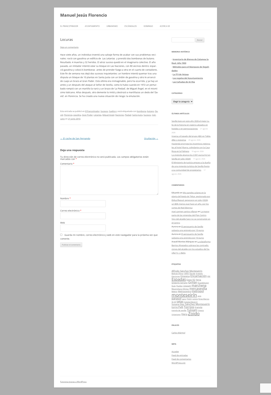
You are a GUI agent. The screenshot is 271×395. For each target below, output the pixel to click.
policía (195, 299)
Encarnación (198, 276)
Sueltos (112, 111)
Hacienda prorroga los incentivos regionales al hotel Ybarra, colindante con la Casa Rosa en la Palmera (191, 147)
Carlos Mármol (178, 332)
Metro (174, 291)
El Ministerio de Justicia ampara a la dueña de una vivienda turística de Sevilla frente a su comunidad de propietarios (191, 166)
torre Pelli (177, 307)
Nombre (65, 198)
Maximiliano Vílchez (180, 289)
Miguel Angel (108, 115)
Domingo (148, 26)
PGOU (189, 299)
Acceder (175, 351)
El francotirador (69, 26)
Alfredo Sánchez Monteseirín (187, 270)
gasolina (77, 115)
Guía (174, 286)
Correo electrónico (70, 210)
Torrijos (189, 307)
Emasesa (185, 276)
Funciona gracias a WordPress (73, 381)
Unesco (201, 310)
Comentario (67, 163)
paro (184, 299)
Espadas (179, 279)
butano (150, 111)
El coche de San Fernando (75, 138)
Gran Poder (87, 115)
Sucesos (104, 111)
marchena (199, 285)
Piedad (128, 115)
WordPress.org (178, 362)
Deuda (192, 273)
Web (62, 222)
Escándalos (131, 26)
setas (180, 301)
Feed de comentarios (181, 359)
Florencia (68, 115)
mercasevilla (198, 288)
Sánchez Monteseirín (197, 304)
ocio (199, 296)
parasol (176, 298)
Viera (184, 314)
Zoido (194, 313)
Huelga (179, 286)
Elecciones (176, 276)
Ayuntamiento (92, 26)
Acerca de (165, 26)
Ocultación (151, 138)
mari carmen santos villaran (184, 211)
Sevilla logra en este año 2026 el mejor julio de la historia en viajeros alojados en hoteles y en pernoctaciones (191, 125)
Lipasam (187, 285)
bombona (141, 111)
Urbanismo (112, 26)
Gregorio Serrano (180, 282)
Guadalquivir (203, 282)
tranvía (198, 307)
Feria (198, 279)
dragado (199, 273)
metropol (198, 291)
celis (186, 273)
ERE (208, 276)
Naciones (119, 115)
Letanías (97, 115)
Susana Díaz (178, 304)
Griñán (192, 282)
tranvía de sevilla (179, 310)
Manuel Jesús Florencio (83, 15)
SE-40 (174, 302)
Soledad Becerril (190, 302)
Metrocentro (184, 291)
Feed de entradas (180, 355)
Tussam (192, 310)
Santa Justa (137, 115)
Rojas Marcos (203, 299)
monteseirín (184, 295)
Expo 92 (190, 279)
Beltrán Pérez (177, 273)
